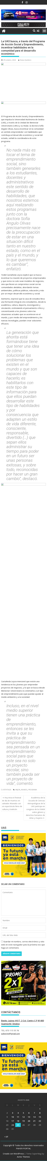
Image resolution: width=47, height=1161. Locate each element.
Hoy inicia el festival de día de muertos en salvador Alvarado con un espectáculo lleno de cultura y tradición (12, 803)
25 (18, 1125)
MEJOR (17, 790)
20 (29, 1121)
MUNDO (24, 790)
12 (23, 1117)
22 (40, 1121)
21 (34, 1121)
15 (40, 1117)
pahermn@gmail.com (10, 1033)
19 (23, 1121)
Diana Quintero (25, 60)
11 (18, 1117)
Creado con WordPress (13, 1153)
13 (29, 1117)
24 (12, 1125)
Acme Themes (23, 1156)
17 (12, 1121)
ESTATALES (7, 790)
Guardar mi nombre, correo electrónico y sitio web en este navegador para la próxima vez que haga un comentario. (23, 944)
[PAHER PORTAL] (3, 30)
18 (18, 1121)
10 (12, 1117)
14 (34, 1117)
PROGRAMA (32, 790)
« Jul (6, 1136)
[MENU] (44, 31)
